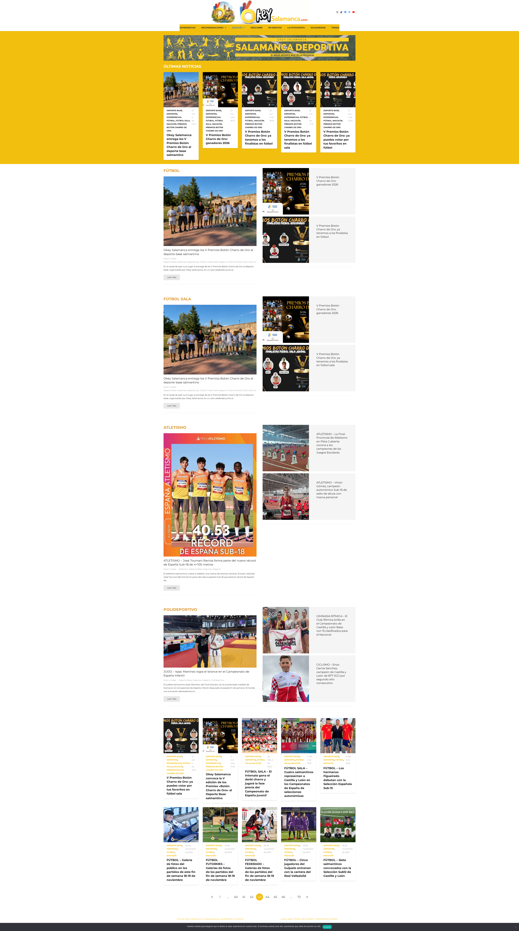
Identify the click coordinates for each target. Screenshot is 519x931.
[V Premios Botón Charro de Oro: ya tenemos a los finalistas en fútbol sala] (298, 74)
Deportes (172, 114)
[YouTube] (353, 12)
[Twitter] (349, 12)
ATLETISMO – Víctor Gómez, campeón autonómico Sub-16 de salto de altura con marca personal (331, 490)
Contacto (238, 919)
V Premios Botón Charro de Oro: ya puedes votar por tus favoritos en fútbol (336, 139)
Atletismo (183, 569)
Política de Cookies (303, 919)
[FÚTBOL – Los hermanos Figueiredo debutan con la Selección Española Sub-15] (337, 720)
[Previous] (212, 897)
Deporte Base (174, 110)
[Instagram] (337, 12)
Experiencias (174, 117)
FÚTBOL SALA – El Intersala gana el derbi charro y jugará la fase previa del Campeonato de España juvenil (258, 783)
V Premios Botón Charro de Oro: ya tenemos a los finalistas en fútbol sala (298, 139)
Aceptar (327, 927)
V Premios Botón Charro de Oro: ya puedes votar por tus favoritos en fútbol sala (180, 785)
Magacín (171, 124)
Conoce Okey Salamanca (189, 919)
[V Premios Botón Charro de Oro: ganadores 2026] (220, 74)
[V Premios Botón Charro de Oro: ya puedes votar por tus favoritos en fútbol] (337, 74)
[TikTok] (341, 12)
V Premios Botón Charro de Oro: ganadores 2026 (218, 139)
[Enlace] (273, 12)
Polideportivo (218, 680)
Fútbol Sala (183, 120)
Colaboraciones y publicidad (218, 919)
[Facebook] (345, 12)
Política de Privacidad (326, 919)
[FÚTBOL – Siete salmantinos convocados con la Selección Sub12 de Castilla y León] (337, 809)
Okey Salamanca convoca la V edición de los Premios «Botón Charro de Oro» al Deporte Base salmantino (219, 786)
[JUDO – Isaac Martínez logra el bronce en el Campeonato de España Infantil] (210, 617)
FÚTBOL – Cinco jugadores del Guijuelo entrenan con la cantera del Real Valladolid (297, 868)
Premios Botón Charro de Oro (177, 127)
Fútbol (171, 120)
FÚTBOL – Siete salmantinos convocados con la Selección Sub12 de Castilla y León (337, 868)
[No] (515, 927)
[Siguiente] (307, 897)
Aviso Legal (286, 919)
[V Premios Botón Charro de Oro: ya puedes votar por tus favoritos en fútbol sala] (181, 720)
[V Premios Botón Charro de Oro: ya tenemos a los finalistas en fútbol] (259, 74)
